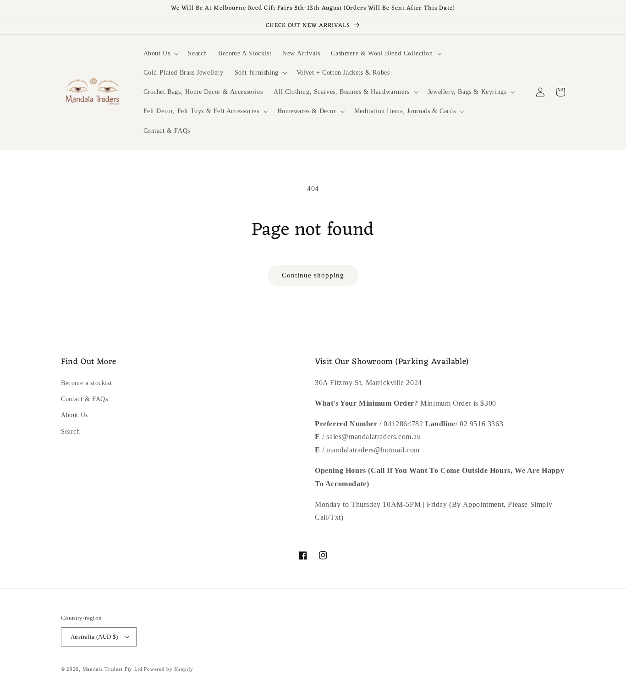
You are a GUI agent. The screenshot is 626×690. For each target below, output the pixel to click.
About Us (74, 415)
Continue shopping (313, 275)
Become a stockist (86, 383)
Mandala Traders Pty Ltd (112, 669)
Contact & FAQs (84, 399)
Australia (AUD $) (94, 636)
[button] (160, 53)
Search (70, 431)
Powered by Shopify (168, 669)
